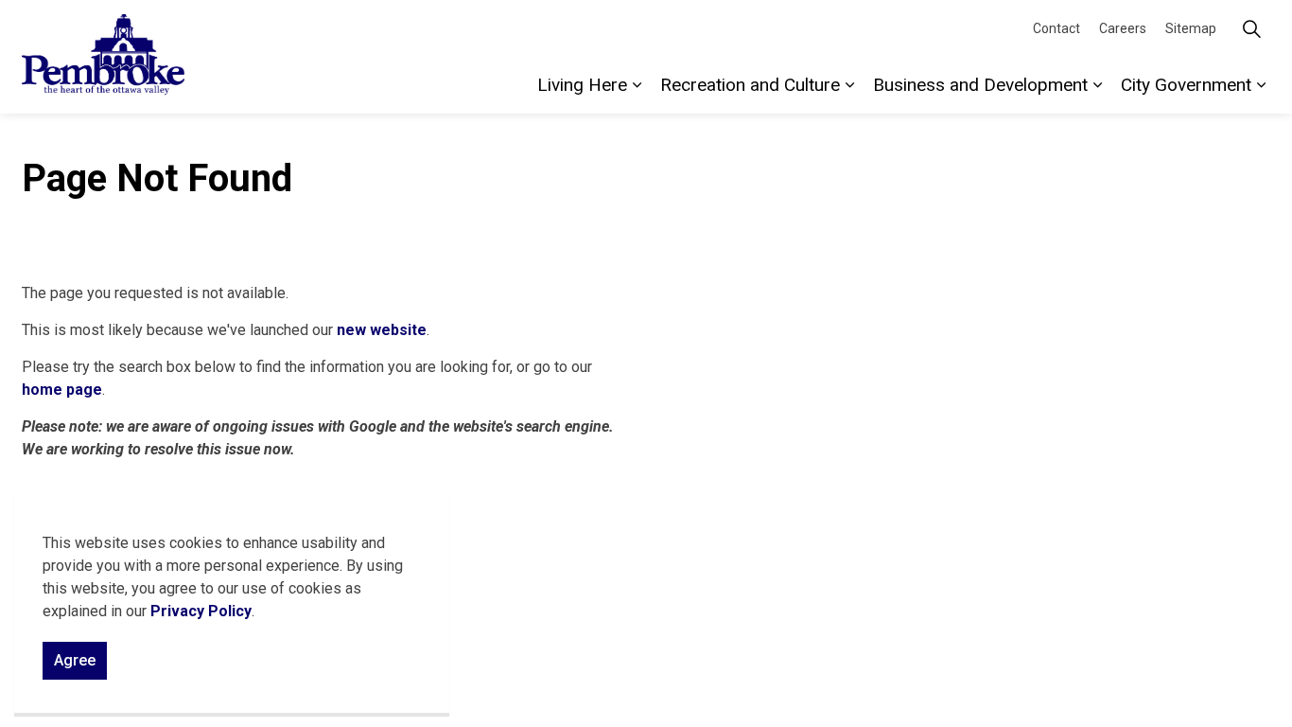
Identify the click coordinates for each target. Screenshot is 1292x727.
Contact (1056, 28)
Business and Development (980, 85)
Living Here (582, 85)
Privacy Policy (201, 611)
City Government (1186, 85)
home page (62, 390)
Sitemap (1190, 28)
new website (382, 330)
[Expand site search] (1251, 28)
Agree (75, 660)
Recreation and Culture (750, 85)
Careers (1122, 28)
